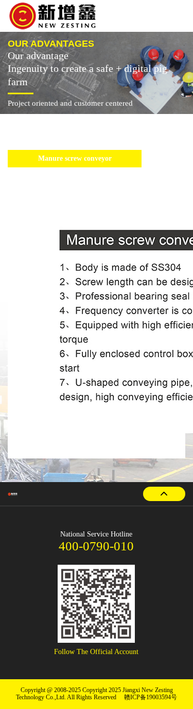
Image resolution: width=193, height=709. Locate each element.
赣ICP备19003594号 (150, 697)
